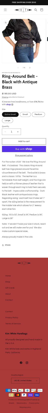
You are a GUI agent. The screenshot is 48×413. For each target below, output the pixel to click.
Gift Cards (10, 288)
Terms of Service (13, 324)
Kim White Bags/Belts (22, 399)
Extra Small (10, 114)
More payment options (24, 155)
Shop (7, 282)
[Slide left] (18, 68)
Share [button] (8, 245)
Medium (38, 114)
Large (7, 120)
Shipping (5, 97)
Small (25, 114)
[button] (5, 10)
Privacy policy (34, 403)
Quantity (5, 126)
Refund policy (22, 403)
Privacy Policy (11, 318)
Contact (9, 300)
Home (8, 276)
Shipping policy (25, 407)
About (8, 294)
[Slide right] (30, 68)
